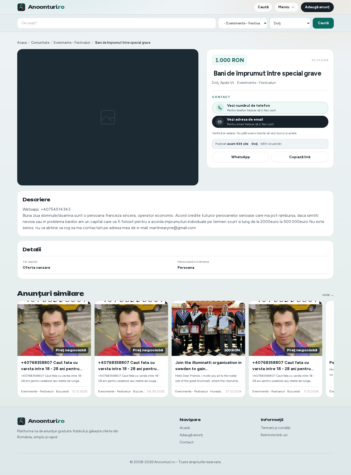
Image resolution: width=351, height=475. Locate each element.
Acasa (22, 42)
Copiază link (300, 157)
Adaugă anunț (317, 7)
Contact (187, 442)
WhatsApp (240, 157)
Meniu (283, 7)
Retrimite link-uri (274, 435)
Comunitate (40, 42)
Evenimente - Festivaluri (72, 42)
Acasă (185, 428)
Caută (263, 7)
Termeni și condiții (275, 428)
